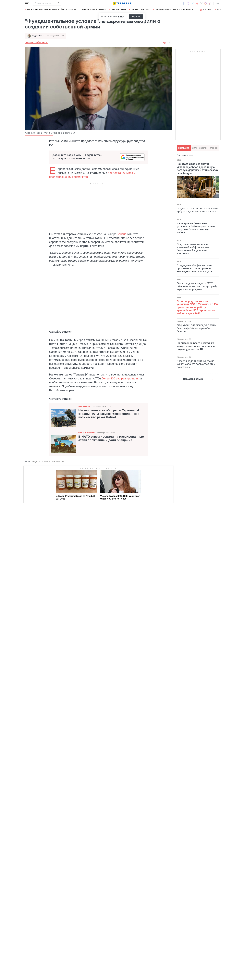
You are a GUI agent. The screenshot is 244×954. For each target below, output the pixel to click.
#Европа (36, 461)
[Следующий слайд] (221, 10)
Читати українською (36, 42)
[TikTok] (210, 3)
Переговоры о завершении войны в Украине (51, 9)
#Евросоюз (58, 461)
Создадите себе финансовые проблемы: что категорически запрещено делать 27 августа (194, 268)
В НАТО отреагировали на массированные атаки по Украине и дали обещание (111, 438)
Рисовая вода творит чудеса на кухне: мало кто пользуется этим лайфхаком (196, 364)
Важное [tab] (213, 148)
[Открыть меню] (26, 3)
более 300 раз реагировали (120, 378)
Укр (217, 3)
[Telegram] (193, 3)
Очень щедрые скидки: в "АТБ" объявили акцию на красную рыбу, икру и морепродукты (197, 286)
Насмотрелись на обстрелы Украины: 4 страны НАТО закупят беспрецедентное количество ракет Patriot (108, 414)
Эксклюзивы (119, 9)
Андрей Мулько (38, 36)
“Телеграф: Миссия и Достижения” (174, 9)
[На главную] (122, 3)
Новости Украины (86, 432)
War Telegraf (84, 406)
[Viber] (188, 3)
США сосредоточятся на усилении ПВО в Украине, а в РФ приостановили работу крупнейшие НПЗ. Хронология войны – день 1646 (197, 307)
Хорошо (136, 17)
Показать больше (193, 379)
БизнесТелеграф (140, 9)
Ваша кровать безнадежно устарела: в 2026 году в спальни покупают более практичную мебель (196, 228)
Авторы (207, 9)
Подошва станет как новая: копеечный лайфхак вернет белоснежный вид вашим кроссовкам (193, 249)
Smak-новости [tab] (199, 148)
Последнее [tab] (183, 148)
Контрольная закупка (94, 9)
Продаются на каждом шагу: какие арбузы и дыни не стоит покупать (197, 210)
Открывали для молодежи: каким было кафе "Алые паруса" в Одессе (196, 328)
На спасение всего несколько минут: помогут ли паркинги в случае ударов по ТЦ (196, 346)
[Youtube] (197, 3)
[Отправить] (58, 3)
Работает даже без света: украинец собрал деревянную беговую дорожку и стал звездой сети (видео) (197, 169)
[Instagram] (205, 3)
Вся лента (182, 155)
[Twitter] (201, 3)
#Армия (46, 461)
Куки (120, 16)
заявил (122, 234)
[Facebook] (184, 3)
